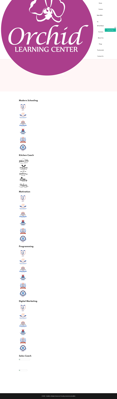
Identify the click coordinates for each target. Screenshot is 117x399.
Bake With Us (99, 16)
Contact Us (100, 56)
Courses (100, 32)
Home (100, 3)
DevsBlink (73, 396)
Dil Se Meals (100, 25)
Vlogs (100, 44)
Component (58, 78)
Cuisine (100, 9)
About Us (100, 38)
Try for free (110, 30)
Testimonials (100, 50)
